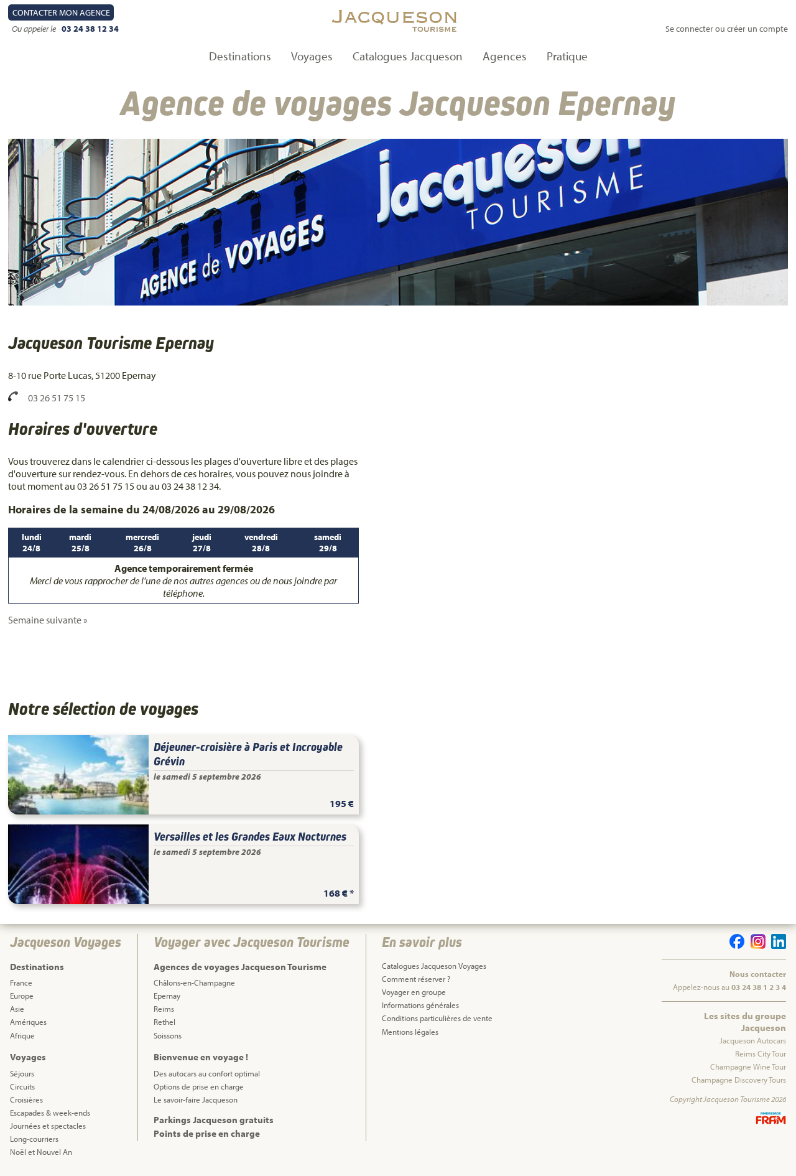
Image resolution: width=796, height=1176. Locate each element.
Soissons (168, 1035)
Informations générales (420, 1005)
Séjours (22, 1073)
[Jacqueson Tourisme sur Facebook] (735, 946)
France (21, 982)
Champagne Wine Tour (748, 1066)
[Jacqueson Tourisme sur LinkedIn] (776, 946)
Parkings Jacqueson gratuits (214, 1120)
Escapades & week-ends (50, 1113)
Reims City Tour (760, 1053)
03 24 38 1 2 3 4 (758, 987)
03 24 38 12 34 (90, 28)
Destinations (240, 56)
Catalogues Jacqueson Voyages (434, 966)
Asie (17, 1009)
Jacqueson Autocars (753, 1040)
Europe (22, 996)
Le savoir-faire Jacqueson (196, 1099)
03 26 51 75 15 (56, 397)
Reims (164, 1009)
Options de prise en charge (199, 1086)
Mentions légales (410, 1032)
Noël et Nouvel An (41, 1152)
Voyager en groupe (414, 992)
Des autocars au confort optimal (207, 1073)
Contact (61, 12)
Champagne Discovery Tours (739, 1080)
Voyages (312, 56)
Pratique (567, 56)
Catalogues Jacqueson (408, 56)
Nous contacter (757, 974)
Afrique (22, 1035)
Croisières (26, 1099)
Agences (505, 56)
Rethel (164, 1022)
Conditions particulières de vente (437, 1018)
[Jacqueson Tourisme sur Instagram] (755, 946)
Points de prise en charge (207, 1133)
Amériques (28, 1022)
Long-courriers (34, 1139)
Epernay (167, 996)
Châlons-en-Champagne (194, 982)
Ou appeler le (35, 28)
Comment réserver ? (416, 979)
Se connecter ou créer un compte (726, 28)
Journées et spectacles (48, 1126)
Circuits (22, 1086)
